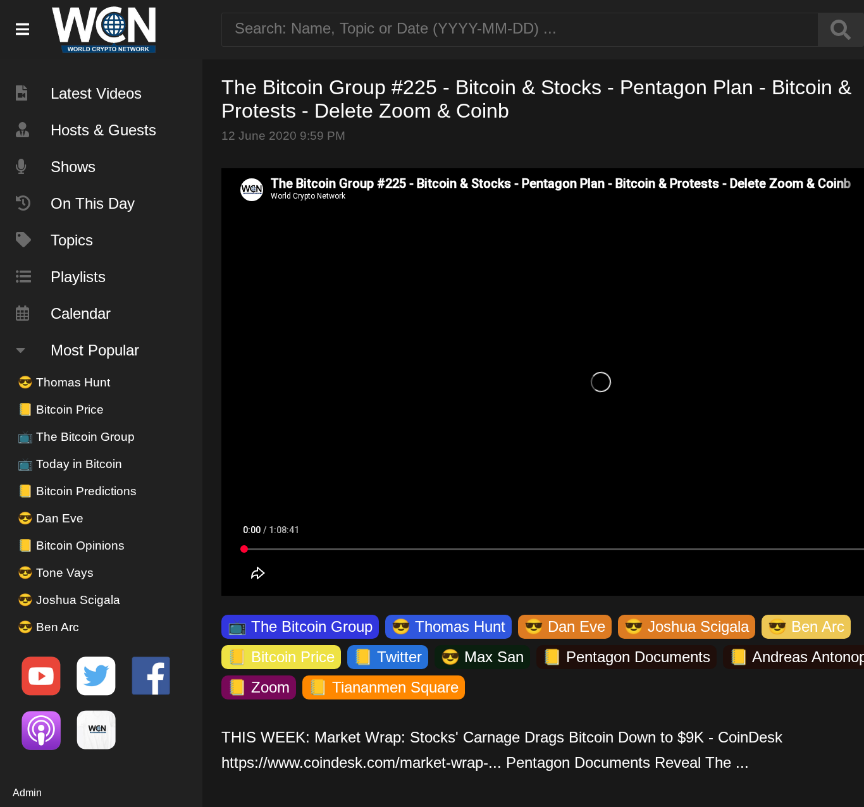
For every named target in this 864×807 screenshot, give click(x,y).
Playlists (78, 276)
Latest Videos (96, 93)
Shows (73, 166)
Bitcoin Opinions (71, 545)
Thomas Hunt (64, 382)
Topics (72, 240)
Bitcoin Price (61, 409)
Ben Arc (48, 627)
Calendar (81, 313)
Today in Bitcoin (70, 464)
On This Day (93, 203)
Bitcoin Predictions (77, 491)
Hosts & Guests (103, 130)
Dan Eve (50, 518)
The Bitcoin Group (76, 436)
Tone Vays (56, 572)
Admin (27, 792)
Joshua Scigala (69, 600)
